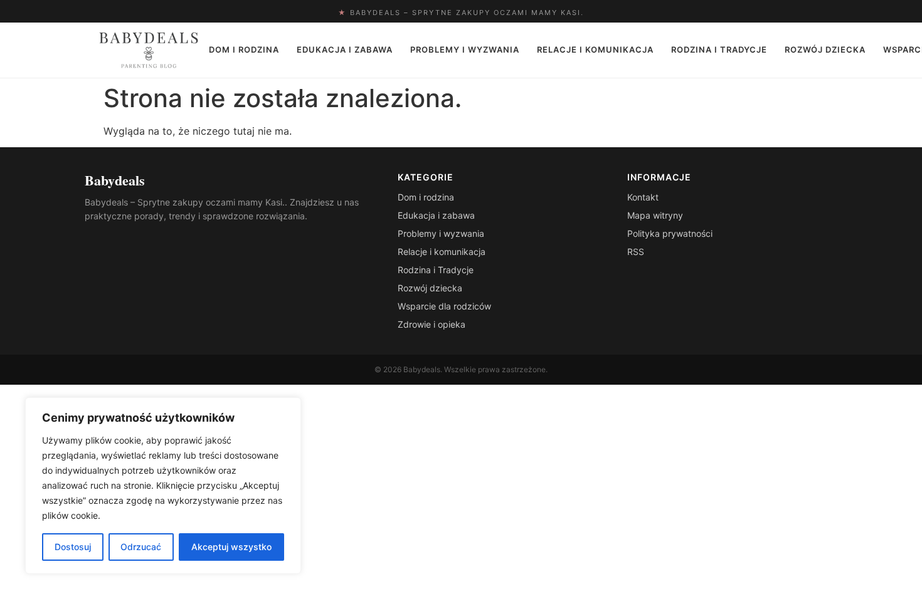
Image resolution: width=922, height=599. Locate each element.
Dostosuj (73, 546)
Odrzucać (140, 546)
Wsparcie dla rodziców (444, 306)
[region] (163, 485)
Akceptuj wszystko (231, 546)
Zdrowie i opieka (431, 324)
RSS (635, 251)
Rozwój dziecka (825, 49)
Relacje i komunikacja (595, 49)
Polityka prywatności (670, 233)
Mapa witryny (655, 215)
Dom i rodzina (244, 49)
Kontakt (643, 197)
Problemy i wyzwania (464, 49)
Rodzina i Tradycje (719, 49)
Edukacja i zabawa (345, 49)
